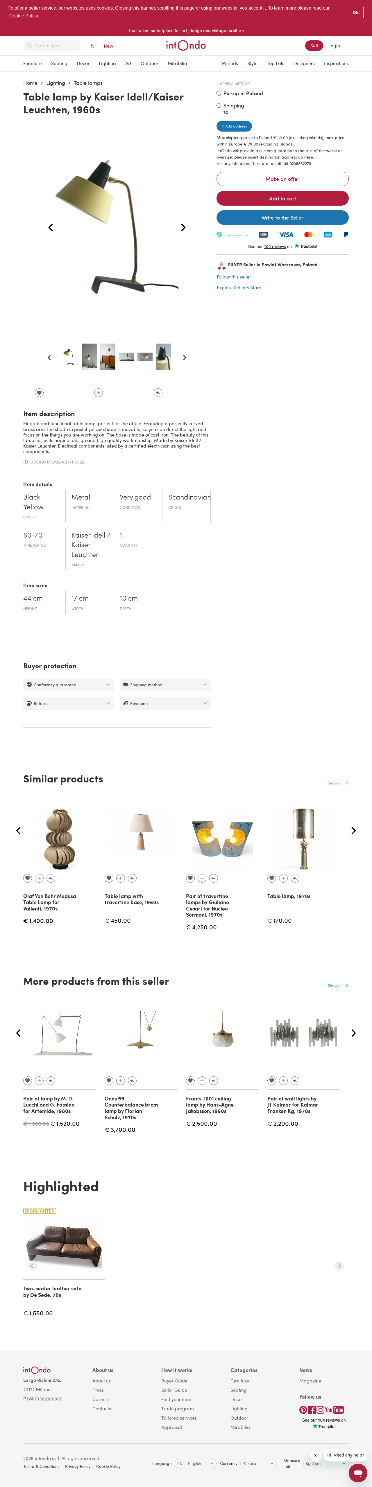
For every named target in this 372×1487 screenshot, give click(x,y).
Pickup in (243, 93)
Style (252, 63)
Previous (50, 227)
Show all (335, 782)
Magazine (310, 1381)
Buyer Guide (174, 1381)
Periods (230, 63)
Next (183, 227)
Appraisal (171, 1427)
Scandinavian (189, 497)
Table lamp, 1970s (288, 896)
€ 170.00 (279, 920)
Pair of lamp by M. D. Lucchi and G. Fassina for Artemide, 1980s (49, 1105)
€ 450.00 (118, 920)
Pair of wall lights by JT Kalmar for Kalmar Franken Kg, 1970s (292, 1105)
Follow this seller (234, 277)
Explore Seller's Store (239, 287)
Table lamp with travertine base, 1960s (132, 899)
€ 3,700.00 (120, 1129)
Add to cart (282, 198)
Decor (83, 63)
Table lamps (88, 82)
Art (128, 63)
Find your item (176, 1399)
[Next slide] (339, 1266)
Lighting (107, 63)
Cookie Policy (108, 1466)
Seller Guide (174, 1390)
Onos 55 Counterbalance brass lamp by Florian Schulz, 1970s (131, 1108)
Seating (59, 63)
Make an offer (282, 178)
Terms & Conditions (41, 1466)
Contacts (101, 1408)
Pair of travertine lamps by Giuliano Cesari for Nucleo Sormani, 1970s (207, 905)
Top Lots (275, 63)
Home (30, 82)
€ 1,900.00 (36, 1123)
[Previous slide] (32, 1266)
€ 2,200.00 (282, 1123)
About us (101, 1381)
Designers (304, 63)
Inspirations (336, 63)
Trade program (177, 1408)
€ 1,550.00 (38, 1313)
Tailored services (179, 1418)
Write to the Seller (282, 217)
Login (334, 45)
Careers (100, 1399)
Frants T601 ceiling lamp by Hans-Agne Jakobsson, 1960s (210, 1105)
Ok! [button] (356, 12)
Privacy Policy (77, 1466)
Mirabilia (177, 63)
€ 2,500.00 (201, 1123)
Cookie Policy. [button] (24, 15)
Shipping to (233, 108)
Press (98, 1390)
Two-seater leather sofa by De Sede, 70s (52, 1292)
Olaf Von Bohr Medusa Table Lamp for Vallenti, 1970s (49, 902)
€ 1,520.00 (65, 1123)
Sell (314, 45)
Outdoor (149, 63)
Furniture (32, 63)
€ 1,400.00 (38, 920)
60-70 (32, 535)
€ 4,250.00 (201, 927)
